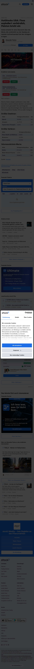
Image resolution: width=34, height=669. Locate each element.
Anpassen (16, 350)
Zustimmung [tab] (6, 317)
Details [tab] (17, 317)
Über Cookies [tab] (28, 317)
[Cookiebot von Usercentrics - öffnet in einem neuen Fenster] (25, 313)
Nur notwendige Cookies (17, 355)
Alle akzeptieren (17, 345)
